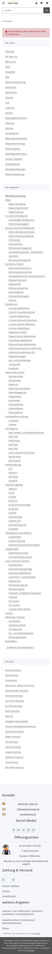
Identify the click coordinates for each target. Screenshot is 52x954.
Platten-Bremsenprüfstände (22, 232)
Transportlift (14, 364)
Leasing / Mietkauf (13, 159)
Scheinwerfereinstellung (16, 416)
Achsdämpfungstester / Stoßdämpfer (26, 252)
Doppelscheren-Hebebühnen (22, 336)
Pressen (9, 613)
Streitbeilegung (12, 164)
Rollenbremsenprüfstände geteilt (24, 545)
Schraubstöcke (15, 629)
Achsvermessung (13, 464)
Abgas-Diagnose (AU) (18, 208)
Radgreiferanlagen (17, 356)
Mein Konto (10, 61)
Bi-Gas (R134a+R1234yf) (19, 504)
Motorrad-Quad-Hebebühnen (22, 344)
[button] (36, 3)
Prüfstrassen (14, 240)
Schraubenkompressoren (20, 557)
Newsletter (10, 72)
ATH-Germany (11, 762)
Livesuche (9, 107)
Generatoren (14, 621)
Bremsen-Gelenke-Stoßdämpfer (20, 228)
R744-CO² (13, 500)
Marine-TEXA (15, 456)
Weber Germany (12, 736)
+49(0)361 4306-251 (28, 804)
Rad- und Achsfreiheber (20, 360)
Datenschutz (11, 92)
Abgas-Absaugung (17, 204)
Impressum (10, 87)
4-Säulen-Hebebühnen (19, 328)
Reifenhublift (15, 284)
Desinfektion (11, 641)
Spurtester (13, 256)
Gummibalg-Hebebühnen (20, 340)
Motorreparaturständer (19, 388)
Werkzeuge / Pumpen (15, 617)
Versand (37, 933)
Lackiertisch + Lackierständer (22, 577)
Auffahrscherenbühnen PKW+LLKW (25, 348)
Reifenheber (14, 400)
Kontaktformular (28, 814)
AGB (7, 77)
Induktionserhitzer (17, 625)
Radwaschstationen (18, 280)
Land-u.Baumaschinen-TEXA (22, 452)
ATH (10, 468)
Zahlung (9, 128)
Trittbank (13, 597)
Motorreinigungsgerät (19, 224)
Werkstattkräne (16, 412)
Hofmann (13, 472)
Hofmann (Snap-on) (14, 757)
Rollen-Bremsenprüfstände (21, 236)
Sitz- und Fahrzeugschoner (21, 633)
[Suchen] (46, 10)
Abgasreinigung (16, 212)
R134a (11, 492)
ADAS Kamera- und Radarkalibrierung (26, 432)
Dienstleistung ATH (17, 524)
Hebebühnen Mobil (18, 332)
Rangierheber (15, 396)
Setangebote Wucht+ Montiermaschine (27, 276)
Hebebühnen (11, 304)
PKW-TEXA (13, 436)
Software (13, 488)
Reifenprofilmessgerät (19, 296)
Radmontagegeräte (17, 392)
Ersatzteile (13, 368)
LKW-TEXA (13, 444)
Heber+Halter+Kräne (14, 372)
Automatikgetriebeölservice (21, 220)
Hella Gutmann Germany (16, 690)
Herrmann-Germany (14, 700)
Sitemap (9, 97)
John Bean (13, 476)
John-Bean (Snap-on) (14, 767)
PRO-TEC (9, 716)
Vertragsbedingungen (15, 169)
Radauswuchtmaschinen (20, 268)
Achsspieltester (16, 244)
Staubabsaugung (16, 589)
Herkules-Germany (14, 695)
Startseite (9, 51)
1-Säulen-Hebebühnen (19, 316)
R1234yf (12, 496)
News (7, 66)
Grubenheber (15, 380)
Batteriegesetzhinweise (16, 118)
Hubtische (13, 384)
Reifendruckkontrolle (18, 288)
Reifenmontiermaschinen (20, 272)
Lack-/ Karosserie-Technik (17, 561)
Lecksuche (13, 508)
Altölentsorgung (12, 148)
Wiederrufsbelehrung (15, 82)
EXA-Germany (11, 675)
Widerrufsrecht (24, 911)
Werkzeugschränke (17, 637)
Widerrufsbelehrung (14, 174)
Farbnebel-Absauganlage (20, 569)
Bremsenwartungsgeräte (20, 248)
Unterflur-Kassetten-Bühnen (22, 312)
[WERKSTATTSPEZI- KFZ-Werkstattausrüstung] (13, 3)
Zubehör (13, 300)
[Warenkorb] (47, 3)
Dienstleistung (15, 516)
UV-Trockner (14, 605)
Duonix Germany (13, 670)
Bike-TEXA (13, 448)
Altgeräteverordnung (15, 143)
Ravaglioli (13, 480)
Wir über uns (11, 56)
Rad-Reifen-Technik (14, 264)
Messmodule (15, 460)
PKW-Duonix (14, 440)
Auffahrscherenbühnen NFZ (22, 352)
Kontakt (8, 113)
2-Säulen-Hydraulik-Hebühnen (23, 320)
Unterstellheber (16, 408)
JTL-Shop (30, 950)
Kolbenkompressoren (18, 553)
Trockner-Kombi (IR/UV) (19, 609)
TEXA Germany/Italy (14, 731)
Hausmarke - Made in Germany (19, 685)
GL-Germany (11, 680)
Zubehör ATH (15, 520)
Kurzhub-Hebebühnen (19, 308)
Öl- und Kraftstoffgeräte (16, 216)
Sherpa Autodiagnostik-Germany (20, 726)
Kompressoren (12, 549)
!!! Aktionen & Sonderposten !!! (20, 647)
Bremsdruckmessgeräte (20, 260)
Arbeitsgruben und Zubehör (18, 533)
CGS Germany (11, 741)
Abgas (8, 200)
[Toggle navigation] (3, 1)
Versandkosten (12, 133)
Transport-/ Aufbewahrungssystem (25, 593)
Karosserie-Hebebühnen (20, 573)
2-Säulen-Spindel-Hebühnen (22, 324)
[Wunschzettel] (41, 3)
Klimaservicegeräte (14, 484)
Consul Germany (13, 747)
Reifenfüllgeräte (16, 292)
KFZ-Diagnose (11, 428)
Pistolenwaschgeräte (18, 585)
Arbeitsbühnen (16, 565)
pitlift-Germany (12, 711)
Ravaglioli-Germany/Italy (16, 721)
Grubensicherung (17, 541)
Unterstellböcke (16, 404)
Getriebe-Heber (16, 376)
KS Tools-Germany (13, 706)
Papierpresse (15, 581)
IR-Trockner (14, 601)
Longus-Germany (13, 752)
